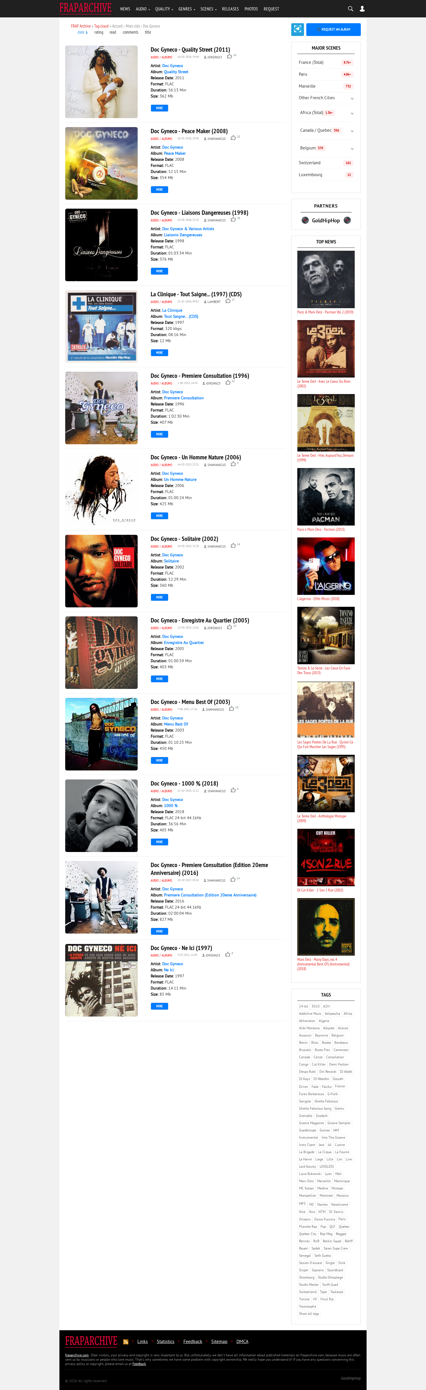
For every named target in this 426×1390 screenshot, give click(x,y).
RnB (316, 1241)
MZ (311, 1205)
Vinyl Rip (327, 1299)
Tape (323, 1292)
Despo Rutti (307, 1072)
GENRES (185, 9)
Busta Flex (322, 1050)
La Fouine (342, 1152)
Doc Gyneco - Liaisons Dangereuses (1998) (199, 212)
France (340, 1086)
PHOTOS (251, 9)
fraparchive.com (77, 1355)
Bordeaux (341, 1043)
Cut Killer (319, 1065)
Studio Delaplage (330, 1278)
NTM (321, 1212)
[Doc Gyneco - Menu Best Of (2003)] (101, 734)
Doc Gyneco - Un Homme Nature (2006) (196, 457)
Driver (303, 1087)
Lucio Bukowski (310, 1174)
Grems (339, 1109)
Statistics (165, 1342)
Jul (330, 1145)
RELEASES (230, 9)
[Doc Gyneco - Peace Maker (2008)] (101, 163)
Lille (330, 1160)
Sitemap (219, 1342)
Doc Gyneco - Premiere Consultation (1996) (200, 375)
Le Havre (305, 1160)
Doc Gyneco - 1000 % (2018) (184, 783)
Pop (323, 1227)
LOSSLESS (327, 1167)
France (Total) (325, 63)
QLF (332, 1227)
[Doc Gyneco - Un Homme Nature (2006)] (101, 489)
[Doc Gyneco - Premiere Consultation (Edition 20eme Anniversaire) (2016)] (101, 897)
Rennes (304, 1241)
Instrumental (308, 1138)
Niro (312, 1212)
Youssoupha (307, 1307)
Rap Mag (326, 1234)
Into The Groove (333, 1138)
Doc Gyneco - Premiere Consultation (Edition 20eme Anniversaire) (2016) (209, 869)
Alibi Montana (309, 1028)
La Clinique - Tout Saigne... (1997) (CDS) (196, 294)
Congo (303, 1065)
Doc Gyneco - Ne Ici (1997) (181, 948)
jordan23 (214, 57)
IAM (336, 1131)
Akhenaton (307, 1021)
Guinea (325, 1131)
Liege (319, 1160)
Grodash (322, 1116)
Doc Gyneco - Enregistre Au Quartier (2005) (200, 620)
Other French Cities (317, 98)
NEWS (125, 9)
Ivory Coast (307, 1145)
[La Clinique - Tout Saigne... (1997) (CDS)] (101, 326)
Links (142, 1342)
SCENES (207, 9)
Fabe (315, 1087)
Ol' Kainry (336, 1212)
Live (349, 1160)
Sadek (316, 1249)
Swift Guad (330, 1285)
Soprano (318, 1270)
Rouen (303, 1249)
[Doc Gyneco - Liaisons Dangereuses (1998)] (101, 245)
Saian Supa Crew (336, 1249)
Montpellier (307, 1196)
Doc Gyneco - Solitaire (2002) (184, 539)
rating (98, 32)
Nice (302, 1212)
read (113, 32)
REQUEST (271, 9)
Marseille (325, 86)
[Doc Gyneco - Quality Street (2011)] (101, 82)
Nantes (322, 1205)
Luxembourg (325, 175)
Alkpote (328, 1028)
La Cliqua (325, 1152)
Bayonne (321, 1036)
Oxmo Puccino (324, 1220)
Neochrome (339, 1205)
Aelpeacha (332, 1014)
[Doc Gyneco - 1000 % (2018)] (101, 815)
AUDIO (141, 9)
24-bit (303, 1007)
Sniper (303, 1270)
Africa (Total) (316, 113)
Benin (303, 1043)
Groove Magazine (311, 1123)
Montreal (326, 1196)
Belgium (311, 148)
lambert (214, 302)
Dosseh (338, 1079)
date (81, 32)
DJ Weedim (321, 1079)
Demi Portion (339, 1065)
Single (330, 1263)
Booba (326, 1043)
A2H (326, 1007)
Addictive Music (310, 1014)
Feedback (192, 1342)
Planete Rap (308, 1227)
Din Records (327, 1072)
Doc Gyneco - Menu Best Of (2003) (190, 702)
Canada (304, 1057)
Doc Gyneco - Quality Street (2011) (190, 49)
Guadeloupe (307, 1131)
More (159, 108)
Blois (314, 1043)
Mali (338, 1174)
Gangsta (305, 1102)
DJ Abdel (346, 1072)
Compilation (335, 1057)
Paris (325, 74)
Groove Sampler (339, 1123)
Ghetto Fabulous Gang (315, 1109)
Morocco (342, 1196)
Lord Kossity (307, 1167)
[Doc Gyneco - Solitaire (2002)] (101, 571)
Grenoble (305, 1116)
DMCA (242, 1342)
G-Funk (332, 1094)
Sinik (341, 1263)
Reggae (341, 1234)
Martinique (342, 1181)
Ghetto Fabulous (326, 1102)
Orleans (305, 1220)
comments (130, 32)
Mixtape (337, 1189)
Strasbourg (306, 1278)
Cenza (318, 1057)
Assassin (305, 1036)
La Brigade (306, 1152)
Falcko (327, 1087)
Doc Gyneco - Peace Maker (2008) (189, 131)
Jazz (321, 1145)
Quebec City (307, 1234)
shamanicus (216, 139)
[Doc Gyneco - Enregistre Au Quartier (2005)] (101, 652)
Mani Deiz (306, 1181)
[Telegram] (297, 29)
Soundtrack (335, 1270)
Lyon (328, 1174)
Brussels (305, 1050)
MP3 (302, 1204)
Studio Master (309, 1285)
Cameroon (341, 1050)
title (148, 32)
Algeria (324, 1021)
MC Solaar (306, 1189)
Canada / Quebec (319, 130)
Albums (167, 57)
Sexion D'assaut (310, 1263)
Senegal (305, 1256)
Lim (339, 1160)
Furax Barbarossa (311, 1094)
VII (315, 1299)
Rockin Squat (332, 1241)
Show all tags (309, 1314)
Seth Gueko (322, 1256)
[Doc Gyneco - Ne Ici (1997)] (101, 980)
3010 (316, 1007)
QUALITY (162, 9)
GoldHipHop (351, 1378)
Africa (348, 1014)
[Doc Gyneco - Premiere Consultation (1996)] (101, 408)
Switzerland (325, 163)
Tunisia (304, 1299)
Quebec (344, 1227)
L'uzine (340, 1145)
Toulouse (336, 1292)
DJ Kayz (304, 1079)
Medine (322, 1189)
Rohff (349, 1241)
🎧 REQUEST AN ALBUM (333, 30)
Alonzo (343, 1028)
